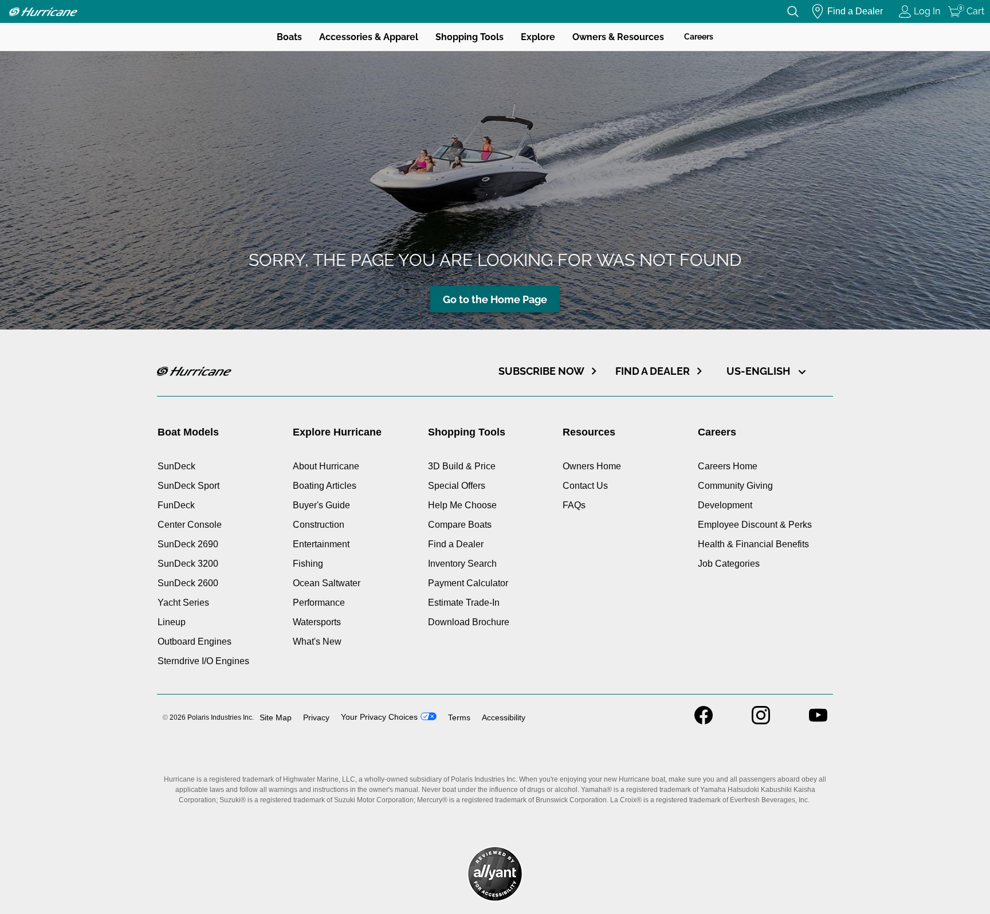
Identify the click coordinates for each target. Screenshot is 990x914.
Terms (459, 717)
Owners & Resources (618, 37)
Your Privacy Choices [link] (379, 716)
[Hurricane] (43, 11)
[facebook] (703, 721)
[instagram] (761, 721)
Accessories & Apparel (368, 37)
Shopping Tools (469, 37)
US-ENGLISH (759, 371)
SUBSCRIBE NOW (541, 371)
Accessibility (503, 717)
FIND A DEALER (652, 371)
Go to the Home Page (495, 299)
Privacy (316, 717)
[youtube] (818, 721)
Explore (538, 37)
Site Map (276, 717)
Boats (289, 37)
